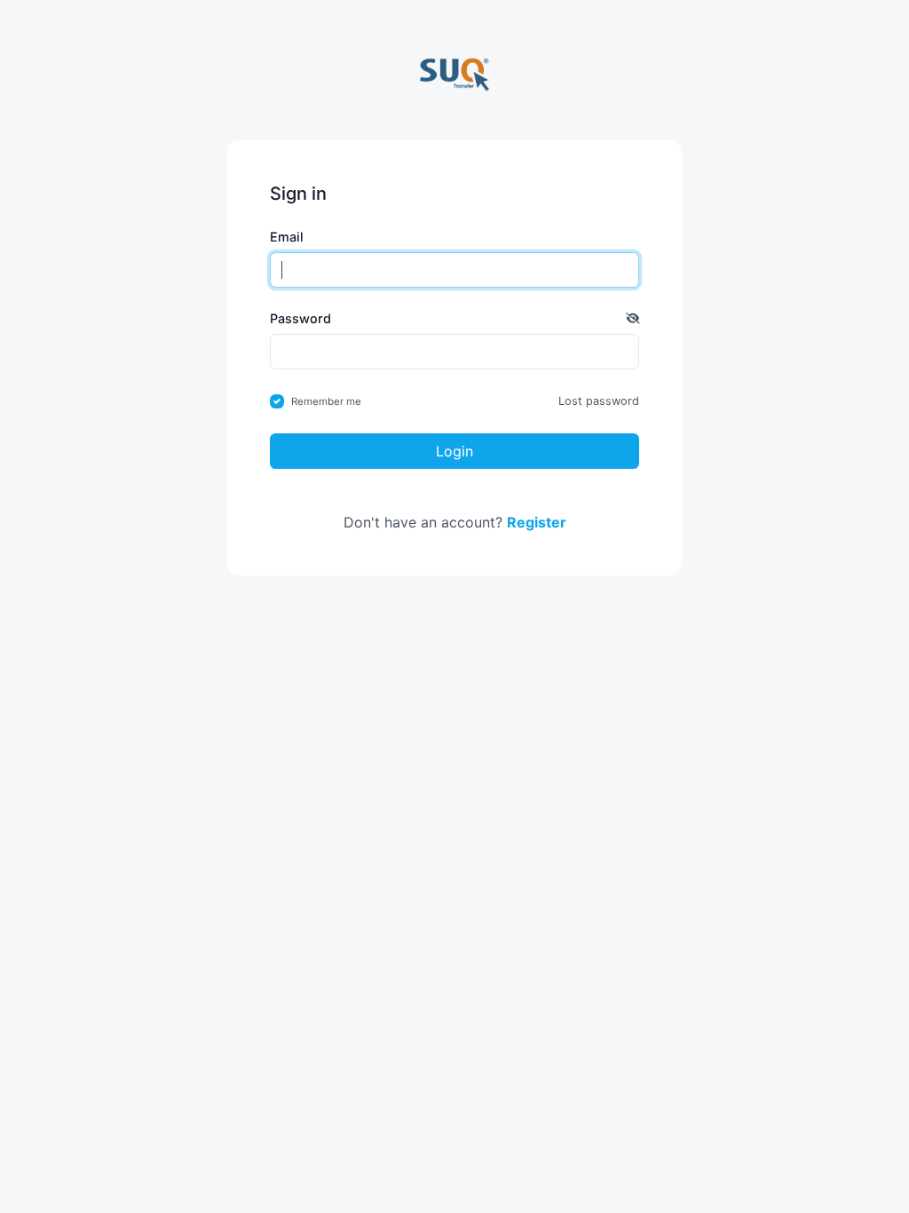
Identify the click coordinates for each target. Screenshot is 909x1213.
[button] (633, 319)
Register (536, 522)
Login (454, 451)
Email (287, 236)
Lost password (598, 401)
